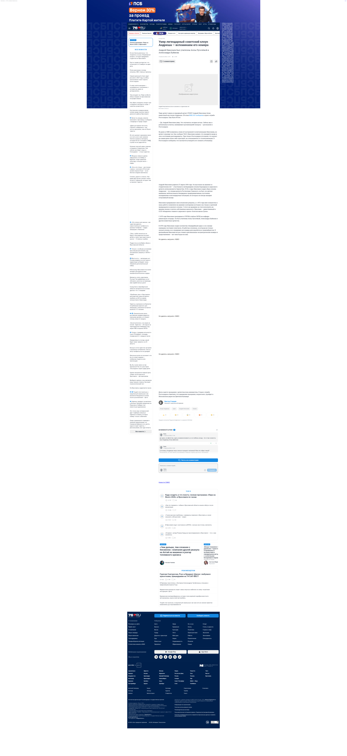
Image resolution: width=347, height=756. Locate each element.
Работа (190, 635)
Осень (190, 627)
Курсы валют (186, 24)
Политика (191, 630)
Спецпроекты (207, 638)
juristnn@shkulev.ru (133, 717)
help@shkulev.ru (140, 718)
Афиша (170, 24)
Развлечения (192, 638)
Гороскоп (177, 24)
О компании (132, 630)
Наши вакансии (133, 635)
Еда (155, 638)
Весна (156, 630)
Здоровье (157, 644)
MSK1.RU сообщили (196, 115)
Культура (175, 630)
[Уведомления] (213, 28)
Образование (177, 644)
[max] (170, 657)
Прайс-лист (132, 627)
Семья (190, 644)
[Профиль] (217, 28)
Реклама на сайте (134, 624)
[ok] (165, 657)
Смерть (195, 408)
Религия (190, 641)
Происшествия (192, 632)
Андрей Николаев (184, 408)
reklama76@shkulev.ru (210, 699)
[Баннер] (159, 33)
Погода (152, 24)
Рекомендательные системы (182, 709)
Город (156, 632)
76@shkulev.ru (147, 714)
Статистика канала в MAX (136, 644)
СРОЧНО (133, 40)
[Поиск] (209, 28)
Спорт (205, 624)
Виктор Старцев (170, 401)
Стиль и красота (208, 627)
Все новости (141, 49)
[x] (175, 657)
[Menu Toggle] (129, 28)
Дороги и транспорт (160, 635)
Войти (165, 470)
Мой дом (175, 635)
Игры (205, 24)
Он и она (190, 624)
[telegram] (156, 657)
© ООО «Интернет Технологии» (157, 722)
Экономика (206, 635)
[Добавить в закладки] (211, 61)
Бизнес (156, 627)
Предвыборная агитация (136, 641)
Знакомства (144, 24)
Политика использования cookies (183, 707)
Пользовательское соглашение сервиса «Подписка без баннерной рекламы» (194, 712)
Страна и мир (207, 630)
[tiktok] (179, 657)
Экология (206, 632)
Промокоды (212, 24)
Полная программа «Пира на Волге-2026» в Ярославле (139, 43)
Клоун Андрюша (164, 408)
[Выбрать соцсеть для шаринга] (216, 61)
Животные (157, 641)
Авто (156, 624)
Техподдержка (132, 638)
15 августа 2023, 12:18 (164, 56)
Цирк (174, 408)
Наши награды (133, 632)
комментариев (168, 61)
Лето (174, 632)
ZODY (200, 24)
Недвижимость (133, 24)
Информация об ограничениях (182, 704)
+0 (210, 443)
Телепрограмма (161, 24)
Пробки (194, 24)
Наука (174, 638)
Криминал (176, 627)
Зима (174, 624)
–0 (216, 443)
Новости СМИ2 (164, 482)
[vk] (161, 657)
